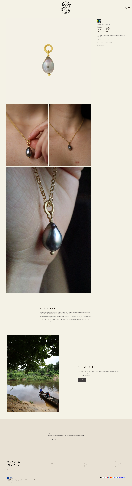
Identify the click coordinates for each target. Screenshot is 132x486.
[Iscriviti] (78, 440)
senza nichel (83, 466)
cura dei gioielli (84, 465)
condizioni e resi (117, 465)
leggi (82, 379)
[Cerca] (6, 7)
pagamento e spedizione (119, 463)
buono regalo (83, 463)
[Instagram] (7, 469)
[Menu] (3, 7)
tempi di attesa (117, 461)
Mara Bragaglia (50, 463)
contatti (115, 466)
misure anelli (83, 461)
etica (48, 465)
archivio (49, 461)
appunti (48, 466)
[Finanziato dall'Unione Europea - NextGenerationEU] (10, 478)
